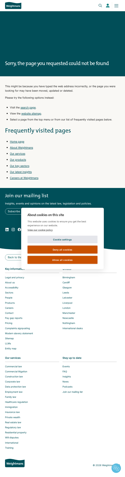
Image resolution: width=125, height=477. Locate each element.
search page (28, 107)
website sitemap (31, 113)
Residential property (16, 432)
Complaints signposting (17, 328)
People (8, 297)
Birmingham (68, 277)
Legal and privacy (14, 277)
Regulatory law (13, 427)
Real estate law (13, 422)
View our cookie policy (40, 229)
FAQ (64, 371)
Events (66, 366)
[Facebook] (19, 229)
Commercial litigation (16, 371)
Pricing (8, 323)
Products (10, 302)
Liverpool (67, 302)
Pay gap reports (13, 318)
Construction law (14, 376)
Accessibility (11, 287)
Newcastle (68, 318)
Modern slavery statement (19, 333)
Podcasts (67, 386)
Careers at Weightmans (24, 177)
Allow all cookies (62, 259)
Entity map (10, 348)
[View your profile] (108, 6)
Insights (66, 376)
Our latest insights (21, 171)
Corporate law (12, 381)
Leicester (67, 297)
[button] (15, 211)
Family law (10, 396)
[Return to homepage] (13, 5)
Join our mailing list (72, 391)
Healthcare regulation (16, 402)
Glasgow (67, 287)
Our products (18, 159)
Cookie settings (62, 239)
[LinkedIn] (7, 229)
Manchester (68, 313)
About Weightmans (21, 147)
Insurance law (12, 412)
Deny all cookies (62, 249)
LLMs (8, 343)
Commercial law (13, 366)
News (65, 381)
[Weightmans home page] (15, 463)
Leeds (65, 292)
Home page (17, 141)
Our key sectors (19, 165)
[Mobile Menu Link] (116, 5)
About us (10, 282)
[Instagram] (13, 229)
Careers (9, 307)
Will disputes (12, 437)
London (66, 307)
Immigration (11, 407)
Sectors (9, 292)
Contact (9, 313)
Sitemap (9, 338)
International (11, 442)
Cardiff (66, 282)
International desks (72, 328)
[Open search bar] (98, 5)
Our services (17, 153)
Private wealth (12, 417)
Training (9, 447)
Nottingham (68, 323)
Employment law (13, 391)
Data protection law (15, 386)
